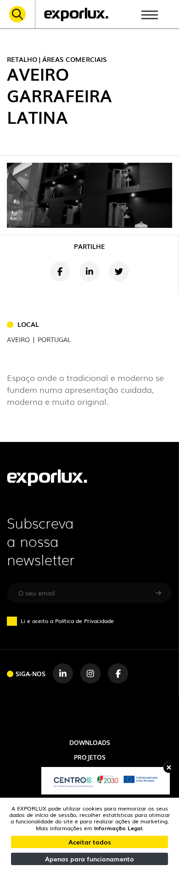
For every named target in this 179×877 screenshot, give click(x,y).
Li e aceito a (67, 621)
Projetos (90, 756)
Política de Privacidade (84, 621)
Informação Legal (118, 828)
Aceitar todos (89, 841)
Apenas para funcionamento (89, 858)
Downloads (89, 742)
